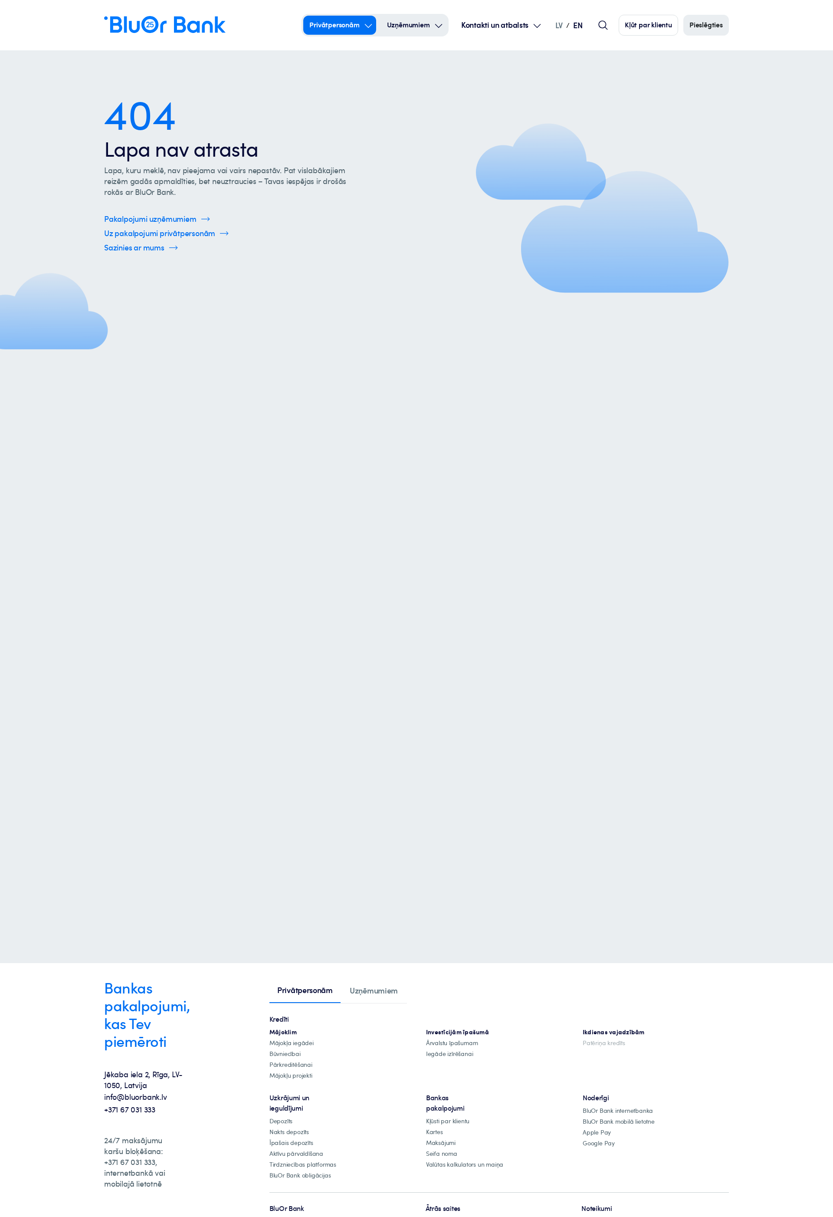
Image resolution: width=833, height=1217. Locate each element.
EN (577, 25)
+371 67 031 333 (129, 1109)
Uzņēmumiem (408, 24)
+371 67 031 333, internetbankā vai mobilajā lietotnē (134, 1173)
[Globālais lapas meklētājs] (603, 25)
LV (559, 25)
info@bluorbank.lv (135, 1097)
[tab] (305, 991)
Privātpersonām (334, 24)
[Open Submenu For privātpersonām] (368, 25)
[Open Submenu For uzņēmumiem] (438, 25)
